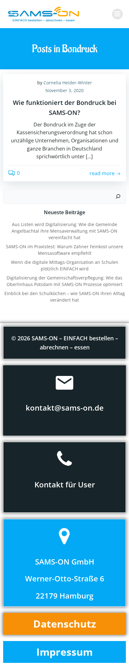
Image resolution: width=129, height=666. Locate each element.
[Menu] (117, 14)
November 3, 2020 (64, 90)
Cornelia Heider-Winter (68, 83)
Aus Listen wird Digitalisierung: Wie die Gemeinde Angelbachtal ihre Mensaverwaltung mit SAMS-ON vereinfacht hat (64, 230)
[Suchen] (118, 197)
